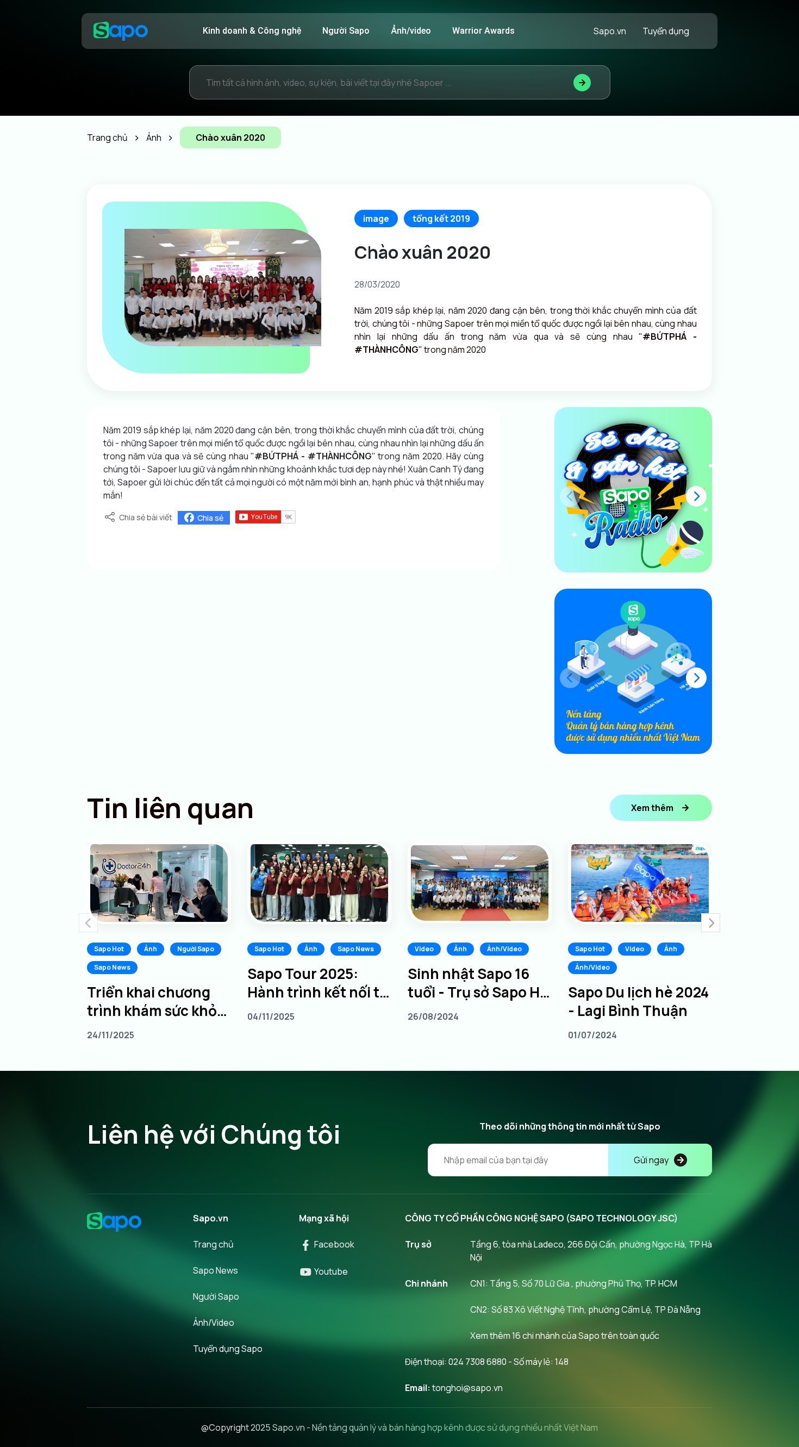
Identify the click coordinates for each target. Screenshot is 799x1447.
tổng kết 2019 (441, 218)
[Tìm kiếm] (582, 82)
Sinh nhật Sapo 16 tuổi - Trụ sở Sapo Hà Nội (478, 982)
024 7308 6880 (477, 1362)
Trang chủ (213, 1244)
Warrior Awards (483, 31)
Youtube (330, 1271)
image (376, 218)
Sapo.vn (610, 31)
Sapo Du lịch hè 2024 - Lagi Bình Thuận (638, 1001)
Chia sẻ (210, 518)
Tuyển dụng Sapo (228, 1349)
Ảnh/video (411, 31)
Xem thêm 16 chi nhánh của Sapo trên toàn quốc (564, 1336)
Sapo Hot (109, 948)
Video (424, 948)
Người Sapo (346, 31)
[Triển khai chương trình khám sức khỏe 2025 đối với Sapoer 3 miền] (159, 883)
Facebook (333, 1244)
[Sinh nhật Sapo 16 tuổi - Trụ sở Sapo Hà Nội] (480, 883)
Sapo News (112, 967)
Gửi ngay (651, 1160)
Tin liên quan (170, 807)
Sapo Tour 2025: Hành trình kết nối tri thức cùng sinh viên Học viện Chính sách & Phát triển (318, 982)
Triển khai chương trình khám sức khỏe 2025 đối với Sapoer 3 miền (159, 1001)
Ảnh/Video (504, 948)
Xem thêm (652, 808)
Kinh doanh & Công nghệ (252, 31)
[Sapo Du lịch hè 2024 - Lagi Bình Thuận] (640, 883)
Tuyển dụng (665, 31)
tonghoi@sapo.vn (467, 1388)
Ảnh (150, 948)
